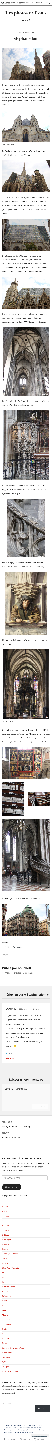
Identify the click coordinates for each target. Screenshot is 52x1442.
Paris (4, 1334)
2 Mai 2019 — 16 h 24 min (29, 1009)
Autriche (5, 1225)
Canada (5, 1249)
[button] (13, 799)
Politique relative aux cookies (23, 1432)
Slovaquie (6, 1357)
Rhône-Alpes (7, 1353)
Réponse (10, 1058)
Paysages (5, 1339)
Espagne (5, 1263)
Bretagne (5, 1244)
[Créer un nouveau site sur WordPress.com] (26, 2)
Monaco (5, 1315)
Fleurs (4, 1272)
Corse (4, 1258)
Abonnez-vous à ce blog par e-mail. (22, 1158)
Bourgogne (6, 1240)
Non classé (6, 1320)
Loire (4, 1310)
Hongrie (5, 1291)
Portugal (5, 1343)
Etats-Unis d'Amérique (10, 1268)
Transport (5, 1367)
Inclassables (6, 1296)
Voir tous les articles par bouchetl (17, 973)
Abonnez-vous (11, 1187)
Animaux (5, 1216)
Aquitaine (6, 1221)
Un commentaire (26, 32)
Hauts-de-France (8, 1287)
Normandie (6, 1324)
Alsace (4, 1211)
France (4, 1282)
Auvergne (6, 1230)
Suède (4, 1362)
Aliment (5, 1207)
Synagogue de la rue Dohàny (16, 1124)
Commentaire (40, 1106)
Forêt (4, 1277)
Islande (4, 1301)
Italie (4, 1305)
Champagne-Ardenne (10, 1254)
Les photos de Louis (26, 13)
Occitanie (5, 1329)
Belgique (5, 1235)
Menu (28, 20)
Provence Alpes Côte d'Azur (13, 1348)
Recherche (6, 1403)
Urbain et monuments (10, 1371)
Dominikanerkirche (11, 1135)
